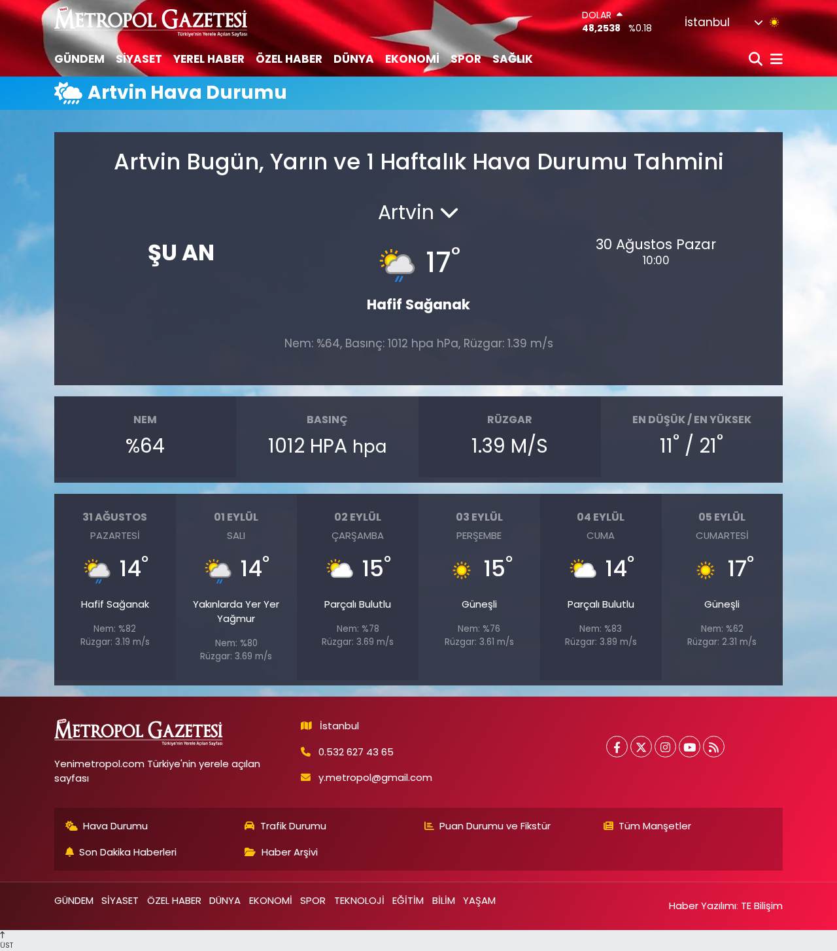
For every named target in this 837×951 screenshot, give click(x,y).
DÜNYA (353, 59)
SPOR (466, 59)
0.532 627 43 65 (356, 752)
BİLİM (443, 900)
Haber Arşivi (290, 852)
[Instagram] (665, 746)
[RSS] (714, 746)
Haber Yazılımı (702, 905)
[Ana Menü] (774, 60)
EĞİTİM (408, 900)
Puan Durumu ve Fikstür (495, 826)
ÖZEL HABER (289, 59)
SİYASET (139, 59)
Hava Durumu (115, 826)
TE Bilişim (762, 905)
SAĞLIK (512, 59)
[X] (641, 746)
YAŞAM (479, 900)
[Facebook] (617, 746)
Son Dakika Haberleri (128, 852)
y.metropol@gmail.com (375, 777)
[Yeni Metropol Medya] (151, 21)
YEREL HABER (209, 59)
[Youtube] (689, 746)
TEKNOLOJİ (359, 900)
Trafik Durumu (293, 826)
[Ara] (757, 60)
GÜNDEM (79, 59)
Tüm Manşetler (655, 826)
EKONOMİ (412, 59)
